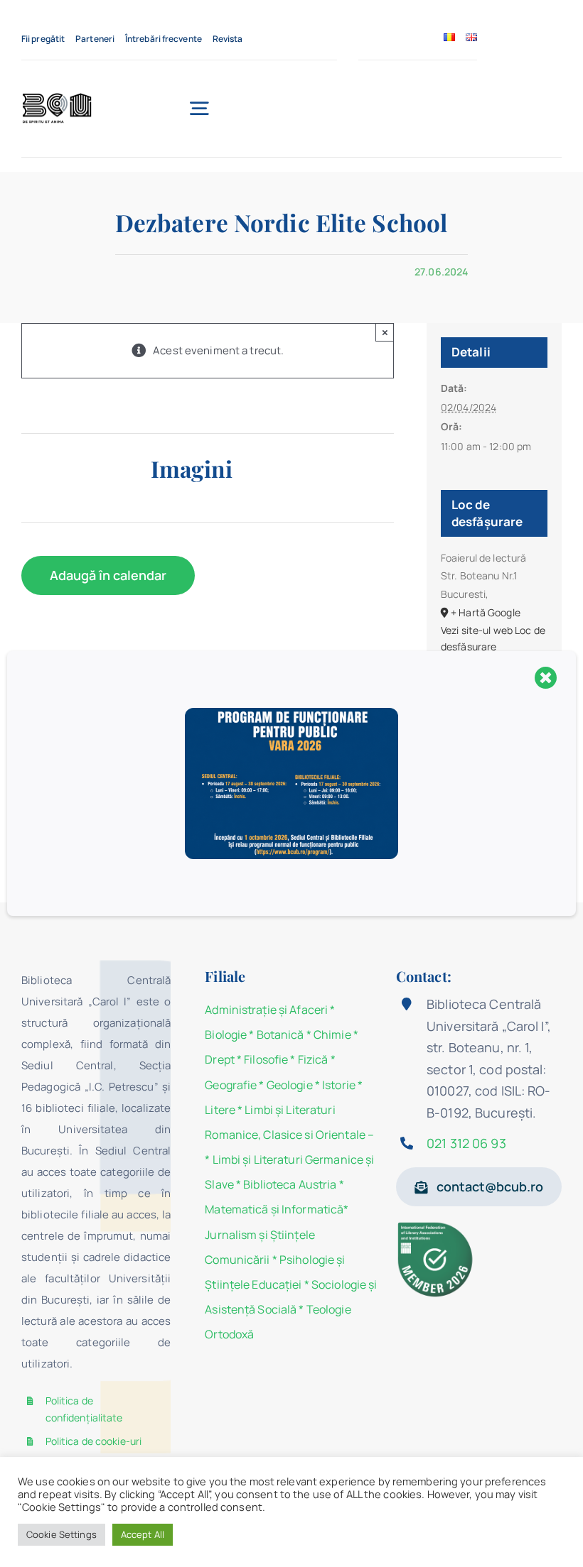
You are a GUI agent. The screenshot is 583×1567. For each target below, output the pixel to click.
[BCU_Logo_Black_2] (56, 96)
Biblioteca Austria (289, 1184)
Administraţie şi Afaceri (266, 1009)
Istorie (338, 1085)
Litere (220, 1110)
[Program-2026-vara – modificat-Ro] (291, 713)
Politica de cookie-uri (94, 1441)
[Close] (546, 677)
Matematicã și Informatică (274, 1209)
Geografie (231, 1085)
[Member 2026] (436, 1225)
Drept (220, 1059)
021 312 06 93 (466, 1143)
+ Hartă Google (485, 612)
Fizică (313, 1059)
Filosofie (266, 1059)
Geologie (290, 1085)
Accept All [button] (142, 1534)
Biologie (227, 1034)
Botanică (280, 1034)
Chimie (332, 1034)
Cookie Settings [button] (61, 1534)
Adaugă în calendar (108, 575)
